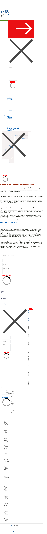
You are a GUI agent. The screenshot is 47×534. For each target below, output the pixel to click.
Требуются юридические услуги (6, 454)
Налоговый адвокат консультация (6, 457)
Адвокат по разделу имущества (5, 472)
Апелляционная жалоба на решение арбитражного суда (6, 503)
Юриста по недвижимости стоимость (6, 444)
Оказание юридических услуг (6, 485)
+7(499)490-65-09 (2, 16)
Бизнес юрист (6, 496)
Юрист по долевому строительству (6, 465)
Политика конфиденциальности (12, 407)
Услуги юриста (6, 442)
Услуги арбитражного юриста (6, 514)
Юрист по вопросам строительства (6, 467)
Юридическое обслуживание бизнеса (6, 487)
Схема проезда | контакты (10, 393)
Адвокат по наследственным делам (6, 474)
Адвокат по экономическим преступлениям (6, 477)
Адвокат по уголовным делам (5, 434)
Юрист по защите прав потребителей (6, 517)
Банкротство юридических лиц (6, 459)
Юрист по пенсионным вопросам (6, 519)
